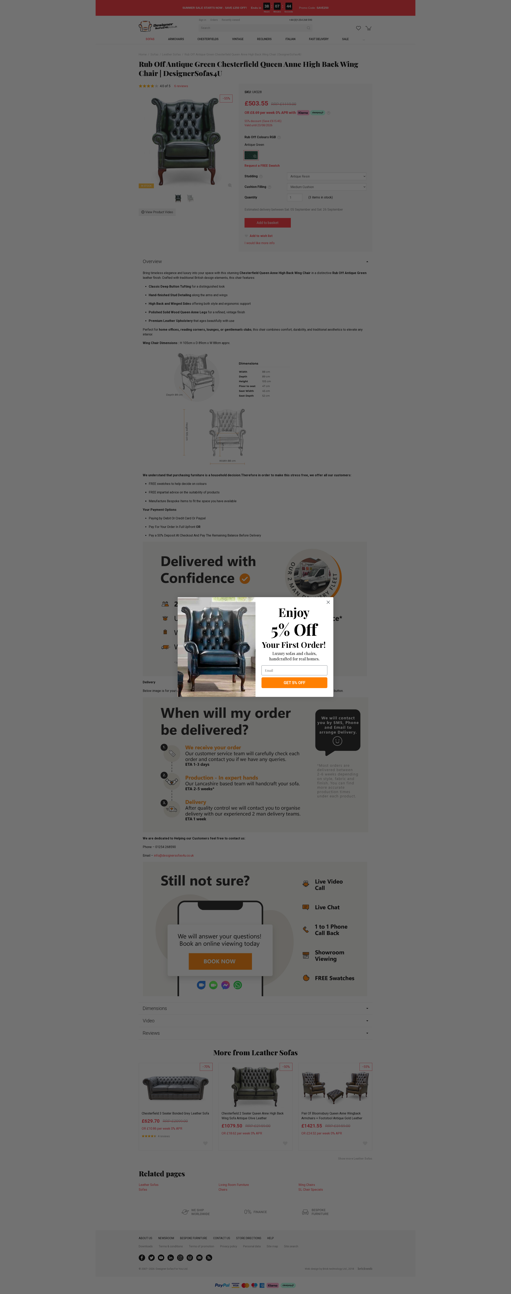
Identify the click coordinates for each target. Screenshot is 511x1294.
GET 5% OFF (294, 682)
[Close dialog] (328, 602)
